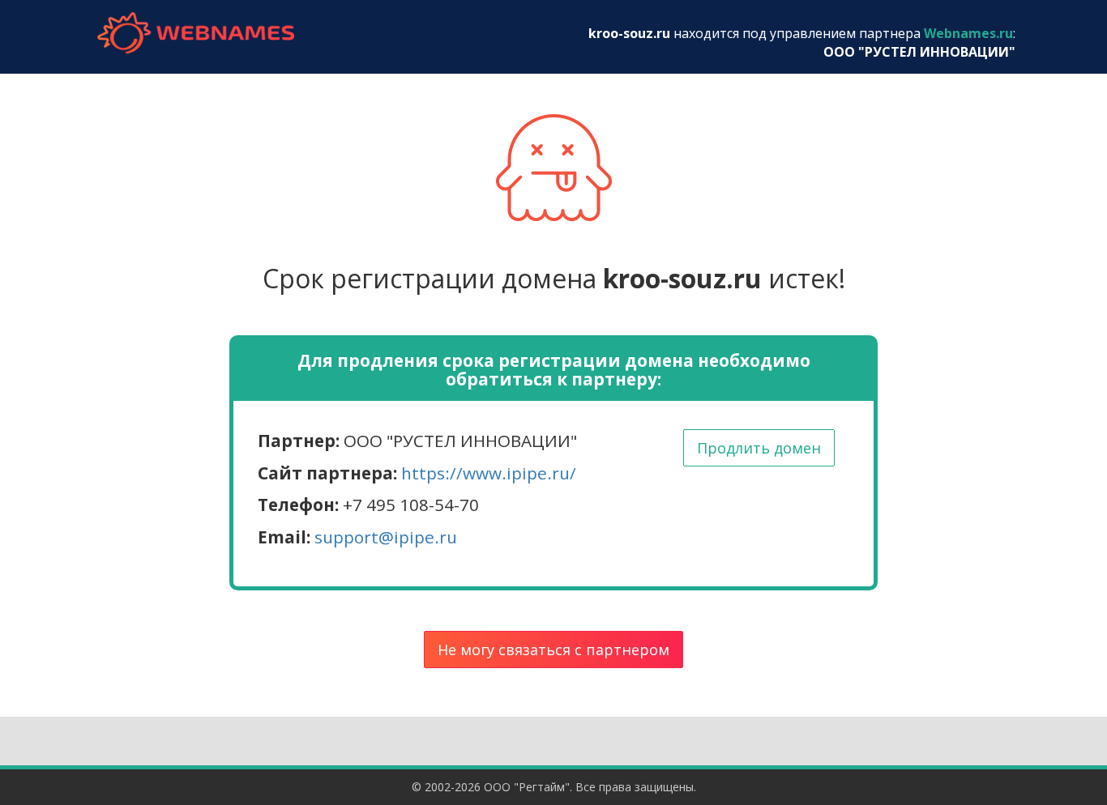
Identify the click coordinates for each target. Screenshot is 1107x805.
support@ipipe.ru (385, 537)
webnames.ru (195, 32)
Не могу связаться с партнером (553, 649)
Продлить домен (759, 448)
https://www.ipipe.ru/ (488, 473)
